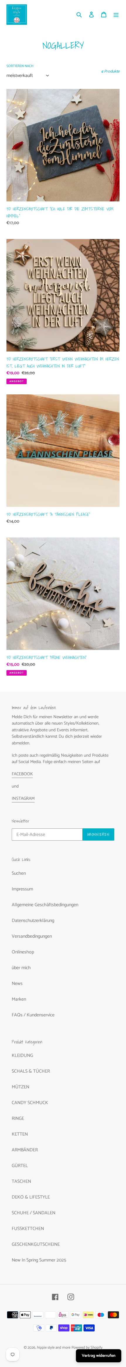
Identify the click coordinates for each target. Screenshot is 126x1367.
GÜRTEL (20, 1166)
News (17, 984)
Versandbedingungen (32, 936)
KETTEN (20, 1134)
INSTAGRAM (23, 798)
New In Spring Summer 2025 (39, 1260)
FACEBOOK (22, 774)
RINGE (18, 1118)
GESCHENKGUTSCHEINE (36, 1244)
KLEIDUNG (22, 1055)
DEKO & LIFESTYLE (31, 1197)
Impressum (22, 889)
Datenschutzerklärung (33, 921)
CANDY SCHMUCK (30, 1103)
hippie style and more (53, 1348)
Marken (19, 999)
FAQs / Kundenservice (33, 1015)
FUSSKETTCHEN (28, 1229)
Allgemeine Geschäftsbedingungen (45, 905)
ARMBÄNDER (25, 1150)
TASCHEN (21, 1181)
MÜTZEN (20, 1087)
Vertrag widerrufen (98, 1355)
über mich (21, 968)
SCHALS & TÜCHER (31, 1071)
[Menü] (116, 14)
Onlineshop (23, 952)
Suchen (19, 873)
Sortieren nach (19, 66)
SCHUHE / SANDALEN (33, 1213)
